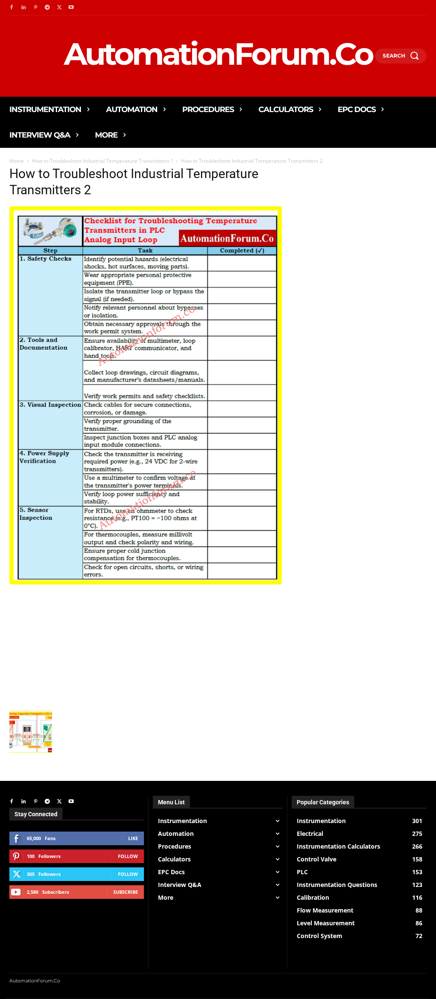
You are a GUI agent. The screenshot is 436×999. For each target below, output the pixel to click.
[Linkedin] (23, 8)
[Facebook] (11, 8)
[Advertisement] (145, 646)
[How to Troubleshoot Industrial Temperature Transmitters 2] (145, 582)
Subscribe (125, 892)
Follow (128, 856)
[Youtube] (71, 8)
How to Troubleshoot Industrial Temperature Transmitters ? (102, 160)
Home (16, 160)
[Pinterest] (35, 8)
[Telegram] (47, 8)
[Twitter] (59, 8)
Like (133, 838)
